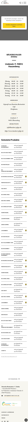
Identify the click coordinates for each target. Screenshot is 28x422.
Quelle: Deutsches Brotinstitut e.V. (9, 357)
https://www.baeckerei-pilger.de (14, 131)
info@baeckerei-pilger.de (14, 127)
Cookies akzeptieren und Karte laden (14, 25)
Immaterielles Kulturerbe (11, 404)
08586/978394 (14, 124)
